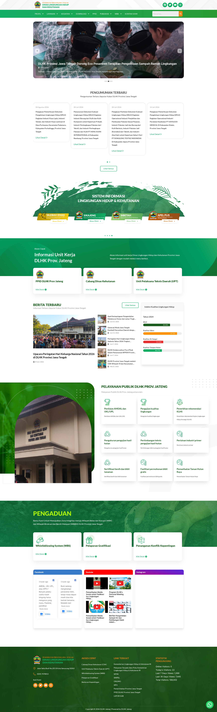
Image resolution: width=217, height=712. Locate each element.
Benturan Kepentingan (90, 682)
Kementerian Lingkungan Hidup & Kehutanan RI (132, 664)
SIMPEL (117, 678)
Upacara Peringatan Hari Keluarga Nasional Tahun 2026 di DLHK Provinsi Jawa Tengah (64, 355)
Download (81, 14)
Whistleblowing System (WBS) (53, 545)
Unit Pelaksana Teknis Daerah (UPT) (157, 281)
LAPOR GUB (119, 696)
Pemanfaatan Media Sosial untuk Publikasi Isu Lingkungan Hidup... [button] (95, 595)
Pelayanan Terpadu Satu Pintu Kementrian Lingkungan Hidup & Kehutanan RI (130, 669)
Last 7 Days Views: (165, 673)
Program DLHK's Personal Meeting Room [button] (116, 594)
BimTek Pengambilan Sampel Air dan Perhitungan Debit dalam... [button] (117, 619)
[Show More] (53, 217)
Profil (38, 14)
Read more (43, 609)
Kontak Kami (131, 14)
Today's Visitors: (164, 670)
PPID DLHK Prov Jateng (49, 281)
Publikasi (104, 14)
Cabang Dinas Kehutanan (100, 281)
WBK (117, 14)
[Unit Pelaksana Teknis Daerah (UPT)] (140, 274)
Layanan (51, 14)
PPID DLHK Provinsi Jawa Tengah (127, 692)
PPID (95, 14)
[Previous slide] (37, 51)
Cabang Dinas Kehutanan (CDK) (94, 664)
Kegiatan (65, 14)
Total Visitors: (162, 680)
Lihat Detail (41, 144)
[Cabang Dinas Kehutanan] (90, 274)
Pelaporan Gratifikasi (98, 545)
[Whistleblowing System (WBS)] (40, 539)
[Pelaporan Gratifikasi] (90, 539)
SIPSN (116, 674)
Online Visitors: (163, 666)
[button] (39, 14)
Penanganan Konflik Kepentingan (155, 545)
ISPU (116, 685)
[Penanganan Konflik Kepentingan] (140, 539)
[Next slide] (179, 51)
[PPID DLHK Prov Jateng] (40, 274)
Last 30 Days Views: (166, 676)
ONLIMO (117, 681)
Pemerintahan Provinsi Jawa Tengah (128, 689)
